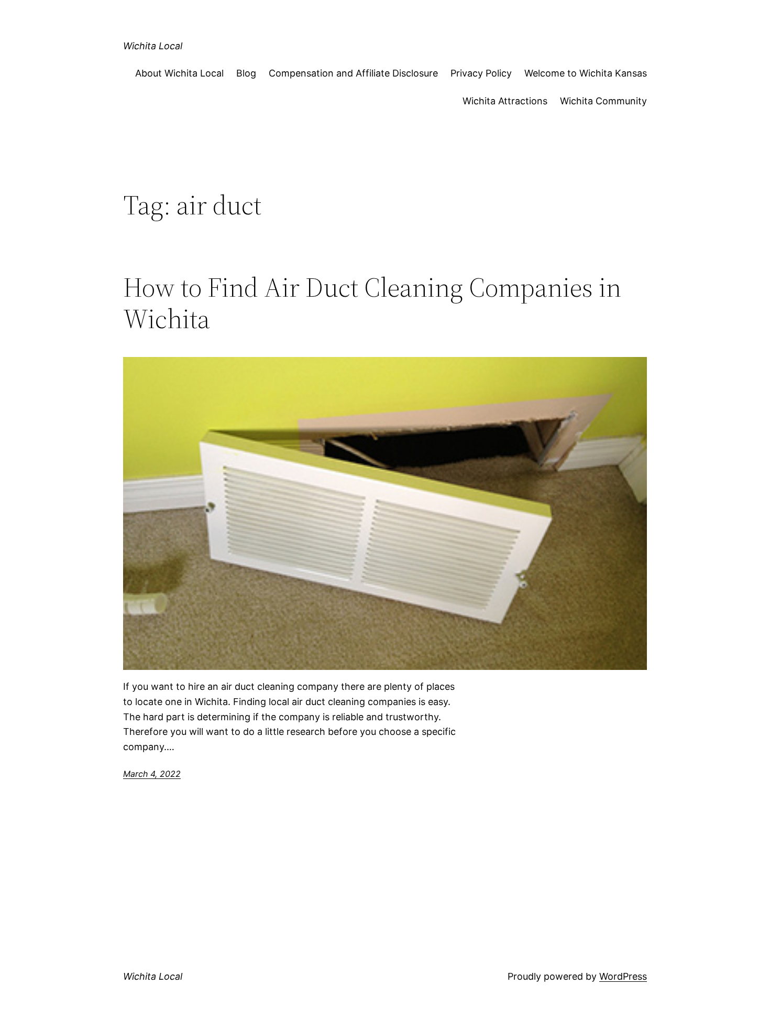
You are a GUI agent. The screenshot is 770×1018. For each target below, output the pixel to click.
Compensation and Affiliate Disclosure (353, 73)
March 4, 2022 (152, 773)
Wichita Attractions (505, 100)
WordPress (623, 976)
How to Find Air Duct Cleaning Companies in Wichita (372, 303)
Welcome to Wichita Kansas (585, 73)
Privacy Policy (481, 73)
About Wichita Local (179, 73)
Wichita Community (603, 100)
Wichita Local (152, 45)
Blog (246, 73)
